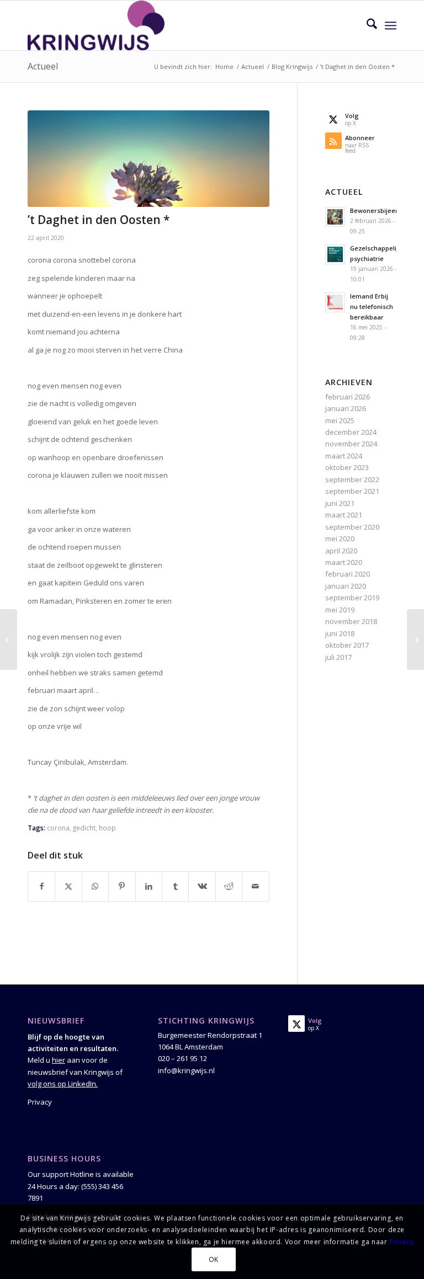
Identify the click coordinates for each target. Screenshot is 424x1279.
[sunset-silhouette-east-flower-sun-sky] (148, 158)
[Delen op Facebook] (41, 886)
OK (214, 1259)
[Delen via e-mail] (255, 886)
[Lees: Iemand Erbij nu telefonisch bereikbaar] (335, 302)
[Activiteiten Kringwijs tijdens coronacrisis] (8, 639)
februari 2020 (347, 574)
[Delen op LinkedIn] (149, 886)
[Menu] (390, 25)
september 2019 (352, 598)
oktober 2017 (347, 645)
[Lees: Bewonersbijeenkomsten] (335, 217)
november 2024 (351, 444)
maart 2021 (343, 515)
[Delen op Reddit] (229, 886)
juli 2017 (338, 657)
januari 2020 (345, 586)
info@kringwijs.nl (186, 1070)
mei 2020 (339, 538)
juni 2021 (339, 503)
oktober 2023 (347, 467)
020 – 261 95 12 (182, 1058)
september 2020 (352, 527)
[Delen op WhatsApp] (95, 886)
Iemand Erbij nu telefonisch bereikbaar (371, 306)
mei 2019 (339, 610)
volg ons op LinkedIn (62, 1084)
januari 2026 (345, 408)
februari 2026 (347, 397)
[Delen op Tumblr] (175, 886)
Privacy (40, 1102)
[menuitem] (366, 25)
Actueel (43, 66)
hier (58, 1060)
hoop (107, 827)
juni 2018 (339, 633)
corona (58, 827)
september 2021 (352, 491)
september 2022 (352, 479)
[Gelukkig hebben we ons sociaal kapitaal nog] (415, 639)
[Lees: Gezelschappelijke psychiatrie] (335, 254)
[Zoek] (366, 25)
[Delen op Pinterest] (122, 886)
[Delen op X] (68, 886)
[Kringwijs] (96, 25)
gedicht (84, 827)
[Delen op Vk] (202, 886)
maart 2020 (343, 562)
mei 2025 (339, 420)
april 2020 (341, 551)
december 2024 (351, 432)
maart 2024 (343, 456)
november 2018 (351, 621)
